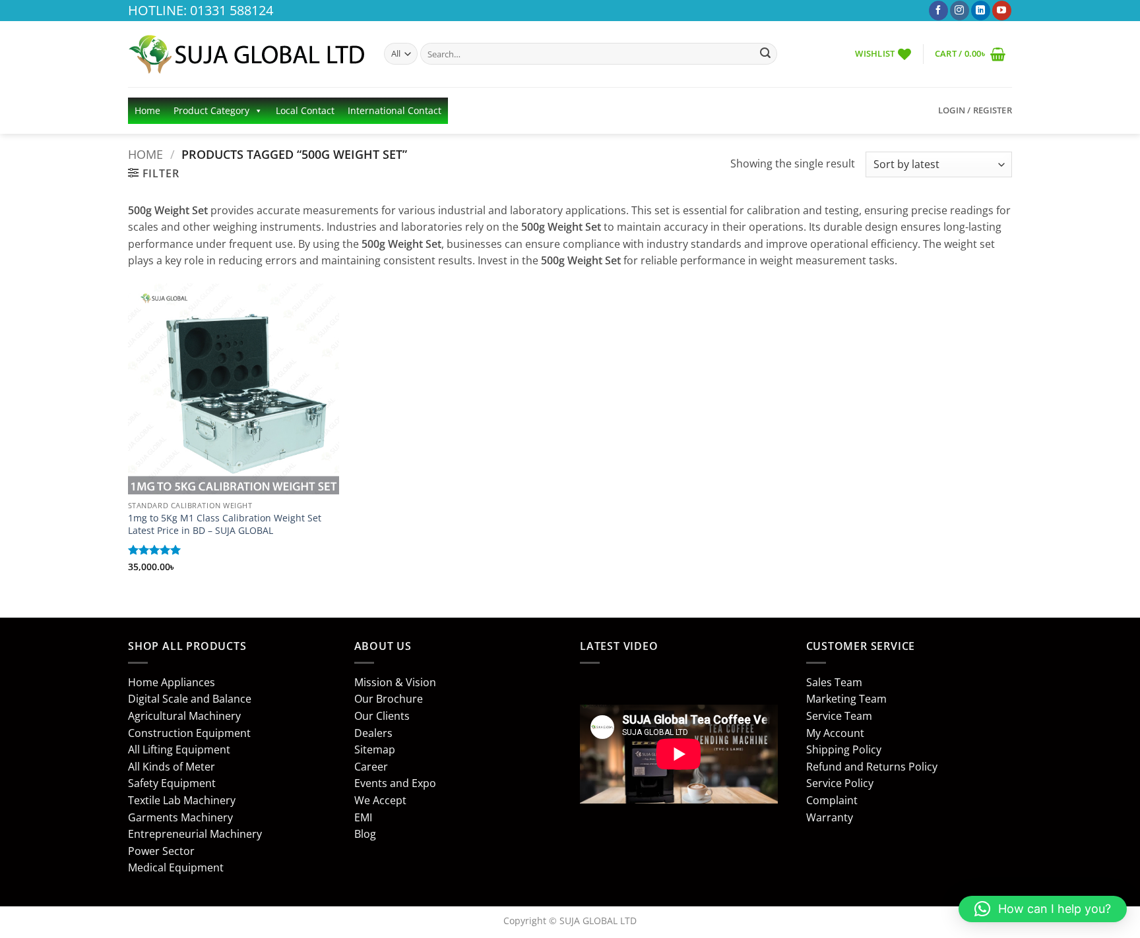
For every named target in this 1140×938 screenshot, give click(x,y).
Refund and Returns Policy (871, 766)
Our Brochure (388, 698)
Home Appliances (171, 682)
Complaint (832, 800)
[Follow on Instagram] (959, 10)
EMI (363, 817)
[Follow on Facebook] (938, 10)
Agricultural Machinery (184, 716)
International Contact (394, 110)
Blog (365, 834)
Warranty (829, 817)
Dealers (373, 733)
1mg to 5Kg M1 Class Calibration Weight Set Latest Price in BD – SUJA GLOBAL (224, 524)
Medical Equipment (176, 867)
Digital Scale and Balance (189, 698)
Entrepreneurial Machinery (195, 834)
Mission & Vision (395, 682)
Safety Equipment (172, 783)
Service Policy (839, 783)
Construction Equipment (189, 733)
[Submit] (765, 54)
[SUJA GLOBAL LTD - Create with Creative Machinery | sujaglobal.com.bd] (246, 54)
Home (147, 110)
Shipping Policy (843, 749)
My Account (835, 733)
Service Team (839, 716)
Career (371, 766)
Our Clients (382, 716)
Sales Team (834, 682)
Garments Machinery (180, 817)
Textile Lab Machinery (182, 800)
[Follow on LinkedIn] (980, 10)
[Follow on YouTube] (1001, 10)
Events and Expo (395, 783)
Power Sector (161, 851)
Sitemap (374, 749)
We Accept (380, 800)
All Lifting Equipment (179, 749)
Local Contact (305, 110)
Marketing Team (846, 698)
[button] (970, 54)
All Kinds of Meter (171, 766)
